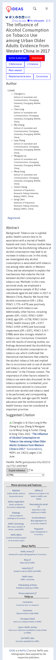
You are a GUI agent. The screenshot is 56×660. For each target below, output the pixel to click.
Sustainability (34, 449)
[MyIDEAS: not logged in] (47, 20)
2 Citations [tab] (32, 64)
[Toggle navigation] (34, 9)
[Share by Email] (26, 17)
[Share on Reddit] (20, 17)
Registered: (14, 218)
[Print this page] (29, 17)
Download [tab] (37, 58)
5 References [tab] (15, 64)
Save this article (20, 21)
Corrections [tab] (42, 76)
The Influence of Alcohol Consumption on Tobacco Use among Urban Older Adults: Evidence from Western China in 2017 (28, 441)
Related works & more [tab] (20, 76)
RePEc (23, 650)
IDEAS (12, 650)
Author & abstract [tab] (18, 58)
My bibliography (37, 21)
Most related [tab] (15, 70)
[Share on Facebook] (16, 17)
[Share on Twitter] (13, 17)
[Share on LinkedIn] (23, 17)
